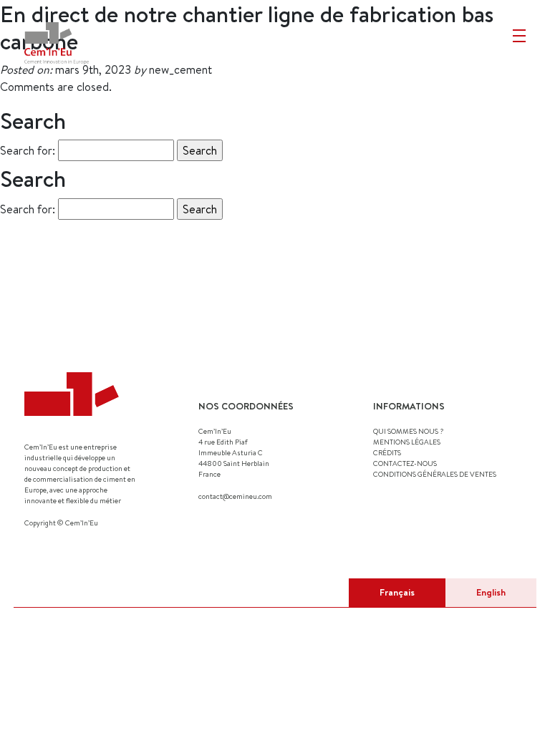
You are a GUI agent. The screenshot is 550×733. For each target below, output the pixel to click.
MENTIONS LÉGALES (406, 442)
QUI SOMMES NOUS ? (408, 431)
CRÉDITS (387, 452)
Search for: (27, 150)
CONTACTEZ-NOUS (405, 463)
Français (397, 592)
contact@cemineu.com (235, 496)
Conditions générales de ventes (434, 474)
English (491, 592)
